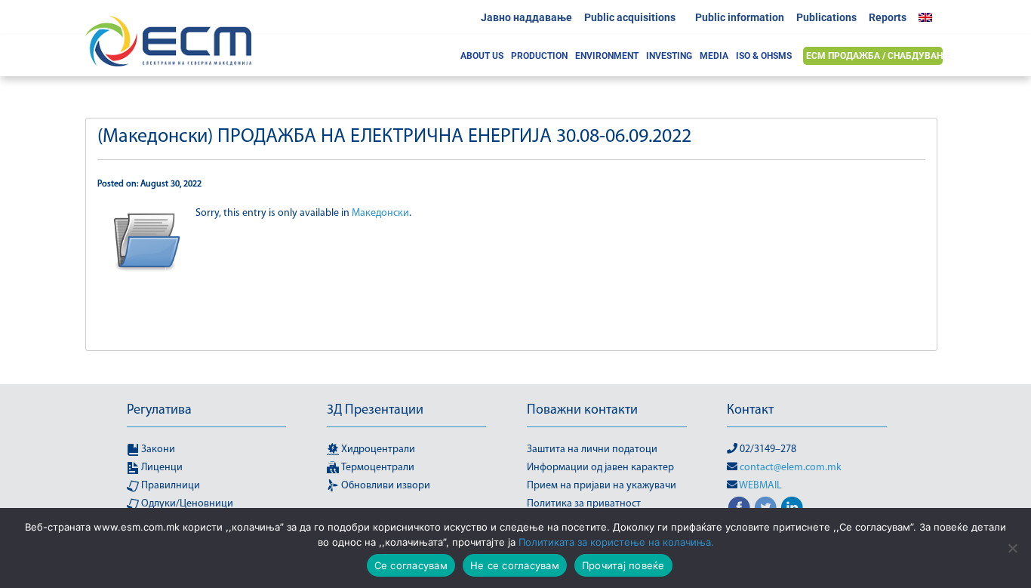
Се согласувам (411, 565)
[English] (929, 17)
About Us (481, 56)
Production (539, 56)
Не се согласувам (514, 565)
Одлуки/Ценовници (186, 503)
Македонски (380, 213)
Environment (607, 56)
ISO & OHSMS (764, 56)
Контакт (750, 410)
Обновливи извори (384, 485)
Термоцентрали (376, 467)
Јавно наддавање (526, 17)
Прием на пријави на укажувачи (601, 485)
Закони (157, 449)
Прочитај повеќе (623, 565)
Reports (887, 17)
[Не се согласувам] (1012, 548)
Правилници (169, 485)
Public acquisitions (630, 17)
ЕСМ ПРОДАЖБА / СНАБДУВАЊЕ (879, 56)
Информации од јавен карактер (600, 467)
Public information (739, 17)
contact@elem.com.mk (791, 467)
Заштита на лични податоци (592, 449)
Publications (826, 17)
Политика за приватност (584, 503)
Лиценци (161, 467)
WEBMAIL (760, 485)
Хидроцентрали (377, 449)
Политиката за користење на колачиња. (616, 542)
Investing (669, 56)
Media (714, 56)
